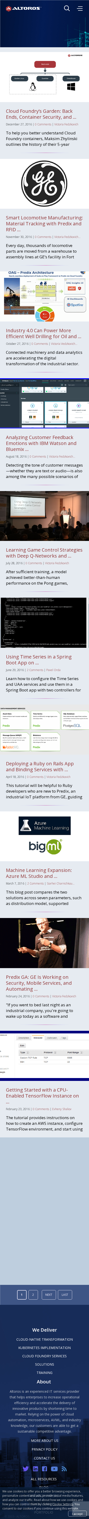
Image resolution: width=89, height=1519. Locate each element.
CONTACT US (44, 1458)
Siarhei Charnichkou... (61, 883)
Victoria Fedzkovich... (67, 237)
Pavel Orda (53, 670)
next (48, 1295)
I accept (77, 1514)
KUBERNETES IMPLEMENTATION (44, 1347)
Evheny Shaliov (61, 1109)
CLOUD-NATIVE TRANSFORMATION (44, 1339)
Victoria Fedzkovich (66, 124)
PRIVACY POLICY (44, 1449)
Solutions (44, 1364)
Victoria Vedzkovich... (64, 344)
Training (44, 1372)
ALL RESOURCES (44, 1479)
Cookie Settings (62, 1504)
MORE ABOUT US (44, 1440)
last (65, 1295)
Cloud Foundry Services (44, 1356)
